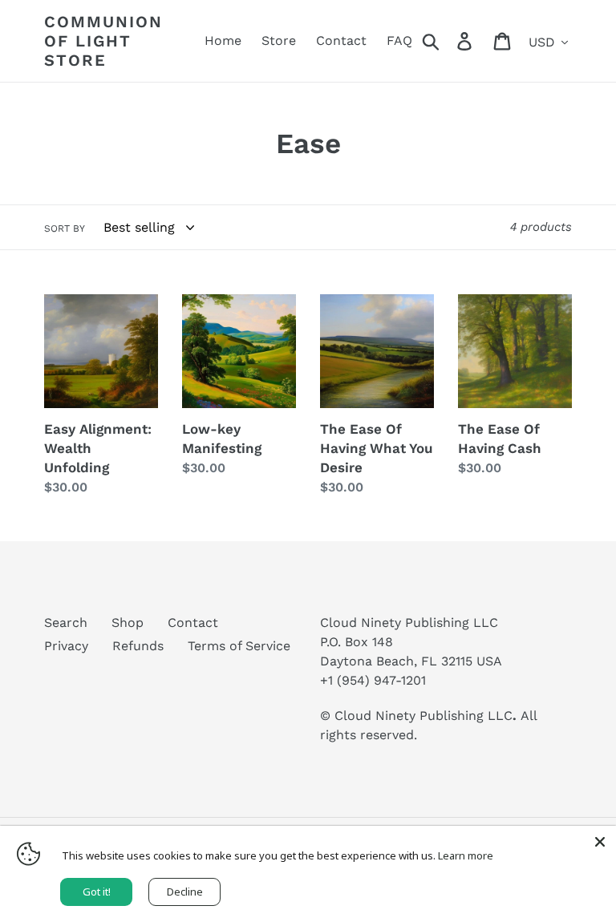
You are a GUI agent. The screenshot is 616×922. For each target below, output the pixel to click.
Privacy (66, 645)
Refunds (138, 645)
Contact (193, 622)
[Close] (600, 842)
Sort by (64, 228)
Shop (127, 622)
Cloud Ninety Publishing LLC (423, 715)
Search (65, 622)
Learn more (465, 855)
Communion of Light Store (103, 41)
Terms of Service (239, 645)
